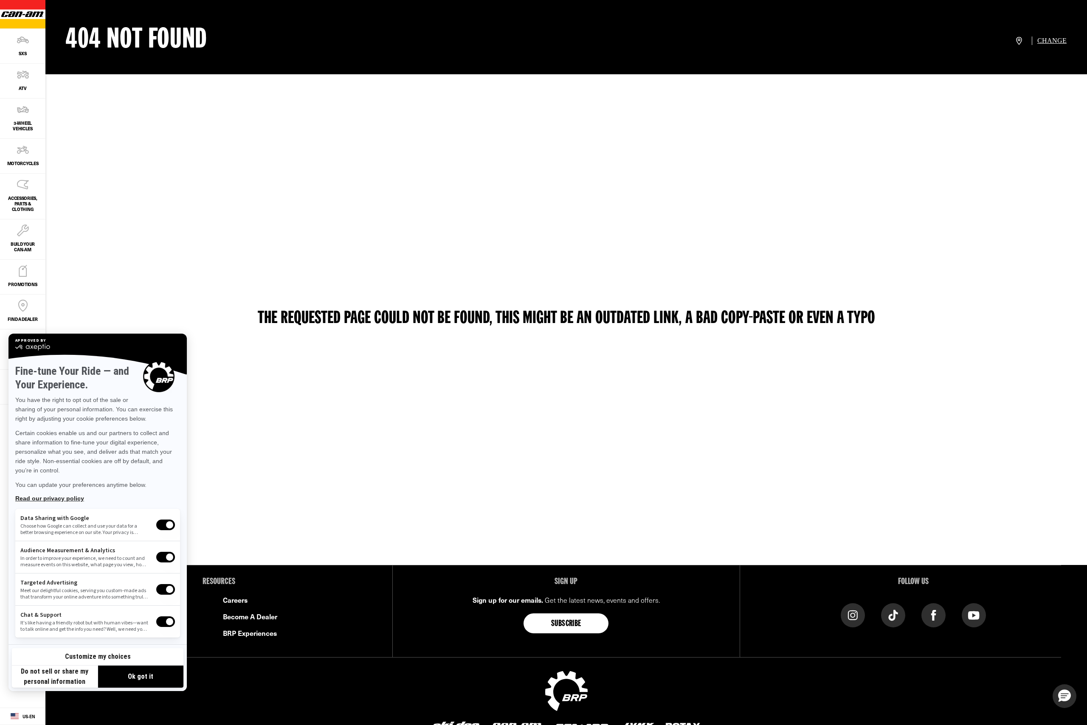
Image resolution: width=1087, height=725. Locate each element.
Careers (235, 600)
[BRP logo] (566, 690)
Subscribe (566, 624)
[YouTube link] (974, 614)
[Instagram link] (853, 614)
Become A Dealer (250, 616)
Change (1052, 40)
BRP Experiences (250, 633)
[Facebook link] (933, 614)
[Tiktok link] (893, 614)
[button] (1064, 696)
